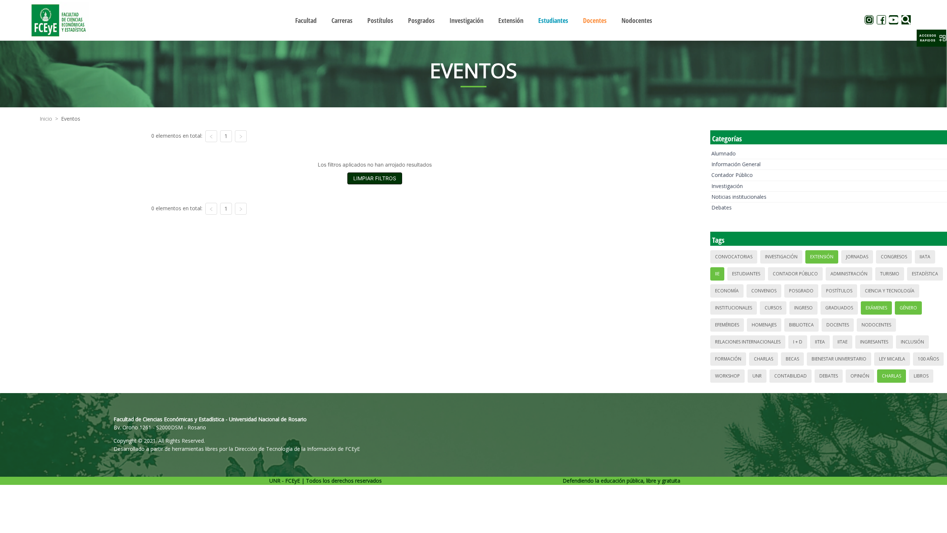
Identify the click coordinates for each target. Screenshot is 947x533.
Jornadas (857, 257)
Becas (792, 359)
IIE (717, 274)
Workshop (727, 376)
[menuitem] (306, 20)
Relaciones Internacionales (748, 342)
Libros (921, 376)
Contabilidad (790, 376)
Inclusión (912, 342)
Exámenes (876, 308)
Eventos (70, 118)
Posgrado (801, 291)
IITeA (820, 342)
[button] (931, 38)
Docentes (837, 325)
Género (908, 308)
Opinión (859, 376)
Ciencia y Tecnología (889, 291)
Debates (721, 207)
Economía (727, 291)
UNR (757, 376)
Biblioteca (801, 325)
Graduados (839, 308)
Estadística (925, 274)
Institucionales (733, 308)
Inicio (46, 118)
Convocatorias (733, 257)
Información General (736, 164)
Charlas (763, 359)
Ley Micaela (892, 359)
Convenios (763, 291)
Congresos (894, 257)
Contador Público (732, 174)
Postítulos (839, 291)
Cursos (773, 308)
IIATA (925, 257)
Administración (848, 274)
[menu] (473, 20)
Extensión (821, 257)
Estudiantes (746, 274)
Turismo (889, 274)
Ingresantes (874, 342)
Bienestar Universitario (839, 359)
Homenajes (764, 325)
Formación (728, 359)
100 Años (928, 359)
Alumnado (723, 153)
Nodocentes (876, 325)
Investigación (727, 186)
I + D (797, 342)
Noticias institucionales (738, 196)
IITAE (842, 342)
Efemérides (727, 325)
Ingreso (803, 308)
